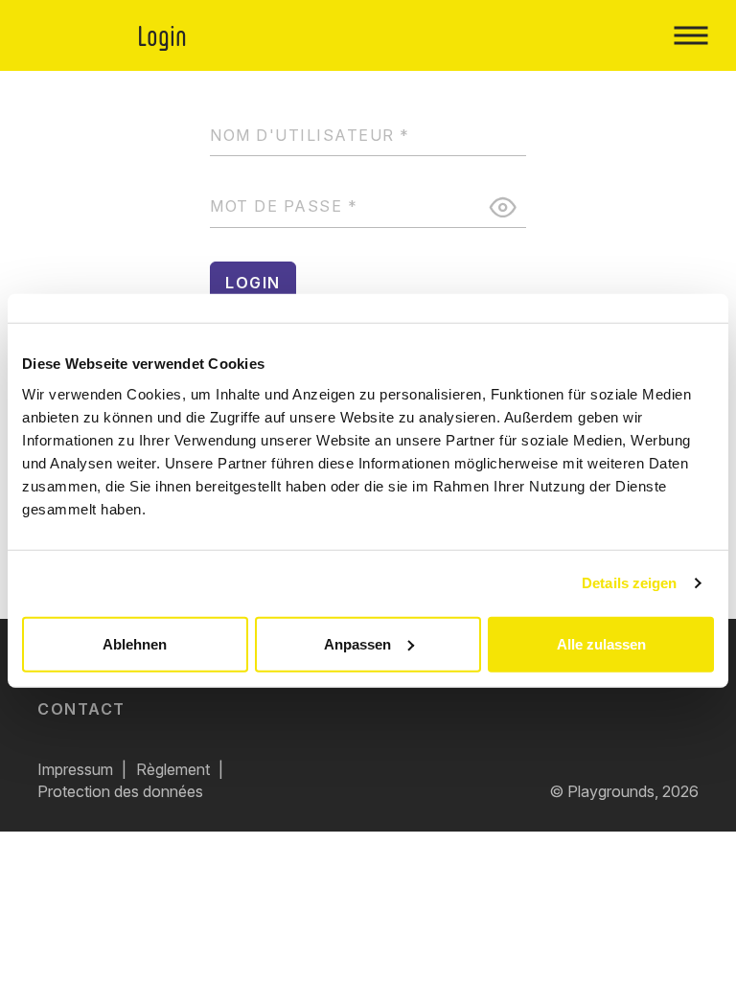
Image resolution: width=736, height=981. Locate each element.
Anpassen (357, 643)
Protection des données (120, 791)
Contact (81, 709)
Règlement (173, 769)
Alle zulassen (601, 643)
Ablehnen (135, 643)
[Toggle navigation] (690, 35)
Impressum (75, 769)
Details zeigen (629, 583)
